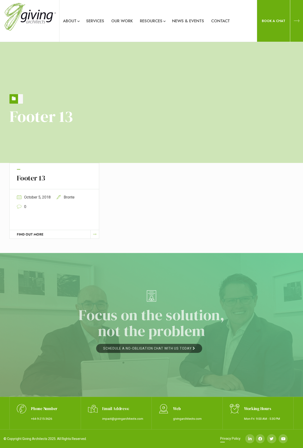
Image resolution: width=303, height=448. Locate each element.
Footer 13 (31, 178)
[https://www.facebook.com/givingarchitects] (260, 438)
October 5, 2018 (37, 197)
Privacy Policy (230, 438)
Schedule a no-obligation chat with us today (148, 348)
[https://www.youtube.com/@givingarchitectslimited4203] (283, 438)
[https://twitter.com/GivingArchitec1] (271, 438)
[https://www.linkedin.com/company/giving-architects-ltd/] (249, 438)
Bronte (69, 197)
